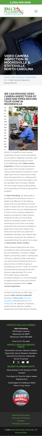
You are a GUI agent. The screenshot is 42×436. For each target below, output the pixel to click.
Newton (26, 350)
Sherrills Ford (12, 356)
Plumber (21, 421)
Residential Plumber (21, 415)
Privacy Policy (21, 433)
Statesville (8, 304)
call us (22, 278)
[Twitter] (18, 362)
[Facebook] (14, 362)
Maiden (34, 350)
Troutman (24, 359)
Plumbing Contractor (21, 424)
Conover (27, 298)
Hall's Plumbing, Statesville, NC (24, 430)
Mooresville (18, 298)
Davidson (8, 301)
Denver (28, 301)
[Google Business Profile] (28, 362)
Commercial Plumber (21, 418)
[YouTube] (23, 362)
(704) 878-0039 (21, 2)
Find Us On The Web (21, 341)
